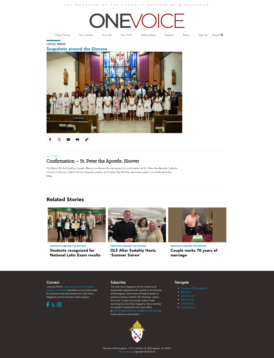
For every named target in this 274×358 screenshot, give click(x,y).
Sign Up (203, 35)
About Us (186, 292)
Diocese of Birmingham (194, 288)
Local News (56, 44)
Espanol (169, 35)
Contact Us (187, 303)
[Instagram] (60, 305)
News (186, 35)
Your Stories (86, 35)
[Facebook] (49, 305)
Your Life (107, 35)
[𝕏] (54, 305)
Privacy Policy (126, 351)
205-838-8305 (151, 310)
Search (216, 35)
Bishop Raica (148, 35)
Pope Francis (62, 35)
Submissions (188, 296)
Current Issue (188, 307)
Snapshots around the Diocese (77, 49)
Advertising (187, 299)
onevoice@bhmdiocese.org (127, 310)
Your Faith (126, 35)
